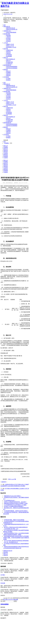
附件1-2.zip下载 (12, 479)
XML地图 (20, 599)
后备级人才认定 (10, 101)
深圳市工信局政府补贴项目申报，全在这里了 (15, 502)
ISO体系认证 (9, 121)
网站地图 (16, 599)
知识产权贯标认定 (10, 116)
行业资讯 (5, 153)
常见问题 (3, 583)
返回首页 (3, 481)
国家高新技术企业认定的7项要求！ (12, 496)
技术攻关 (8, 99)
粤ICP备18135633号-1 (8, 599)
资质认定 (5, 115)
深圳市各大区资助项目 (11, 125)
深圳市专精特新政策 (11, 90)
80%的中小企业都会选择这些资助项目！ (14, 506)
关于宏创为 (6, 134)
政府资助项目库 (7, 122)
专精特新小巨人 (7, 88)
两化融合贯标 (9, 119)
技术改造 (8, 96)
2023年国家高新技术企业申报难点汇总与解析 (15, 504)
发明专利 (8, 109)
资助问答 (8, 131)
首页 (4, 82)
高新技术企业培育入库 (11, 87)
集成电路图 (9, 113)
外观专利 (8, 110)
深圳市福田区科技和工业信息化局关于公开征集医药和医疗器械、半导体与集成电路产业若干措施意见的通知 (16, 538)
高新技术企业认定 (7, 550)
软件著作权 (9, 112)
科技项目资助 (6, 91)
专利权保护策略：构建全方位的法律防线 (14, 519)
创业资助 (8, 97)
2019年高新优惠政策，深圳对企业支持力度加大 (16, 510)
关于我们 (8, 136)
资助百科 (8, 133)
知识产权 (5, 106)
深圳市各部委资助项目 (11, 124)
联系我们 (8, 137)
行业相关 (5, 157)
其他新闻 (5, 156)
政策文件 (5, 148)
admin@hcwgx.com (7, 14)
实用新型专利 (9, 107)
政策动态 (5, 127)
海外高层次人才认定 (11, 104)
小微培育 (8, 94)
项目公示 (8, 128)
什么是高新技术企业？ (9, 500)
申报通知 (8, 130)
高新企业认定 (6, 84)
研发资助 (8, 93)
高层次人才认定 (10, 103)
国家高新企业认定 (10, 85)
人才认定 (5, 100)
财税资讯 (5, 154)
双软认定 (8, 118)
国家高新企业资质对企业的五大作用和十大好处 (16, 503)
